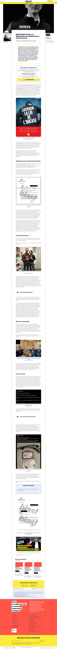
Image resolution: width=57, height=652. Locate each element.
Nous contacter (32, 631)
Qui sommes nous (32, 614)
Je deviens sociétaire (33, 622)
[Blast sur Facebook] (31, 647)
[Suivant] (43, 570)
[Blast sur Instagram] (29, 647)
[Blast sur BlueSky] (25, 647)
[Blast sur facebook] (42, 588)
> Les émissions (15, 616)
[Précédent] (13, 570)
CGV (53, 647)
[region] (28, 570)
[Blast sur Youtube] (22, 647)
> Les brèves (14, 622)
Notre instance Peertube (33, 626)
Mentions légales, (44, 647)
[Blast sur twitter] (35, 588)
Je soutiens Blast (29, 79)
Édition (17, 40)
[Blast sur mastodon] (38, 588)
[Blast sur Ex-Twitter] (32, 647)
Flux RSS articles (14, 626)
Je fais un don (31, 620)
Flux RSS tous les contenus (16, 625)
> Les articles (14, 614)
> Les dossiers (14, 620)
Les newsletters (32, 624)
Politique (34, 40)
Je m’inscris (42, 640)
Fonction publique (23, 40)
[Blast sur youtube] (33, 588)
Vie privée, (48, 647)
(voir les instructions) (31, 596)
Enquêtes (17, 570)
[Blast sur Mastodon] (27, 647)
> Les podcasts (14, 618)
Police (29, 40)
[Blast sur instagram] (40, 588)
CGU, (51, 647)
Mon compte (31, 628)
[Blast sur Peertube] (24, 647)
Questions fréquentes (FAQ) (34, 616)
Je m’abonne (31, 618)
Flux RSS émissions (15, 627)
